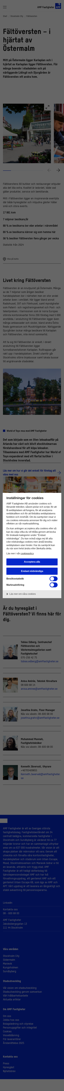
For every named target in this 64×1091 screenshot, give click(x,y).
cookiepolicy (27, 553)
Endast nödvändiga (32, 571)
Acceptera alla (32, 561)
